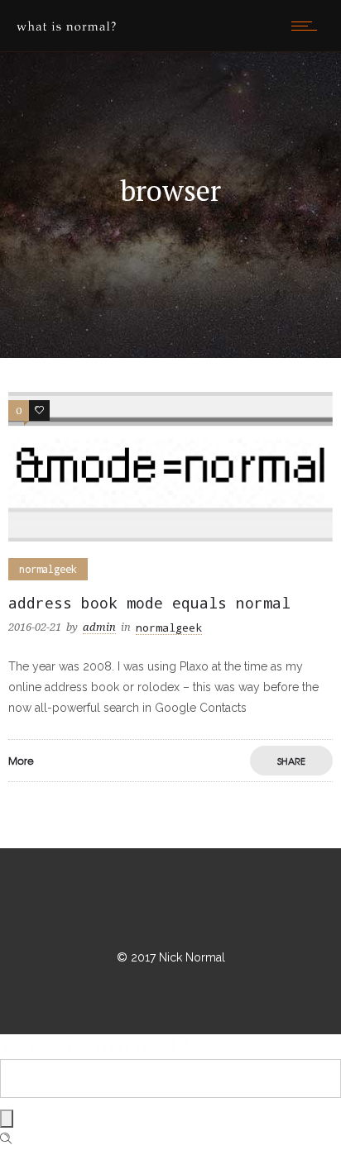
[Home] (66, 26)
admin (99, 627)
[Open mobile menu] (307, 25)
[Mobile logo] (94, 1048)
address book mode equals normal (149, 603)
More (21, 760)
